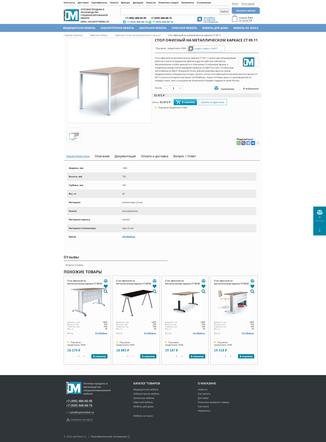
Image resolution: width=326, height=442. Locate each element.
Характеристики (78, 156)
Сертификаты (99, 2)
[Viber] (243, 143)
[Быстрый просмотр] (105, 291)
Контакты (69, 2)
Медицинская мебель (146, 389)
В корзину (188, 102)
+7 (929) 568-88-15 (79, 405)
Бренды (125, 2)
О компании (204, 2)
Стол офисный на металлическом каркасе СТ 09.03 (84, 282)
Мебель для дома (143, 406)
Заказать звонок (245, 10)
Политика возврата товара (213, 402)
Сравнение (227, 89)
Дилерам (138, 2)
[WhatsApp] (239, 143)
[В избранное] (105, 286)
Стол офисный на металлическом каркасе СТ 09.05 (182, 282)
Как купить (204, 393)
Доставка (83, 2)
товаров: (246, 19)
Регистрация (248, 3)
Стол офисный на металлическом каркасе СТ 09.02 (231, 282)
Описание (102, 156)
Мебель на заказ (143, 415)
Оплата (114, 2)
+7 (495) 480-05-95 (79, 401)
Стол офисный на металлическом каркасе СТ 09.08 (133, 282)
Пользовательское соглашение (109, 436)
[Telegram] (248, 143)
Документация (125, 156)
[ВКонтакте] (253, 143)
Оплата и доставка (154, 156)
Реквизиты (187, 2)
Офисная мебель (143, 402)
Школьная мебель (143, 398)
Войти (235, 3)
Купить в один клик (212, 102)
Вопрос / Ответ (184, 156)
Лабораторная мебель (146, 393)
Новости (151, 2)
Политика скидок (168, 2)
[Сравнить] (105, 281)
